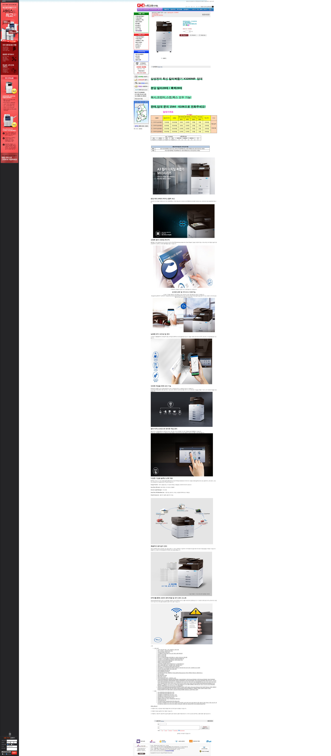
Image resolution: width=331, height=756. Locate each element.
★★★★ (176, 730)
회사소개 (153, 750)
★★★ (170, 730)
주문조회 (197, 1)
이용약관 (162, 750)
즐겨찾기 (207, 1)
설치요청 (212, 1)
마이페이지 (202, 1)
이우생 (178, 749)
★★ (166, 730)
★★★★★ (182, 730)
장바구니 (193, 1)
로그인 (189, 1)
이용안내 (158, 750)
